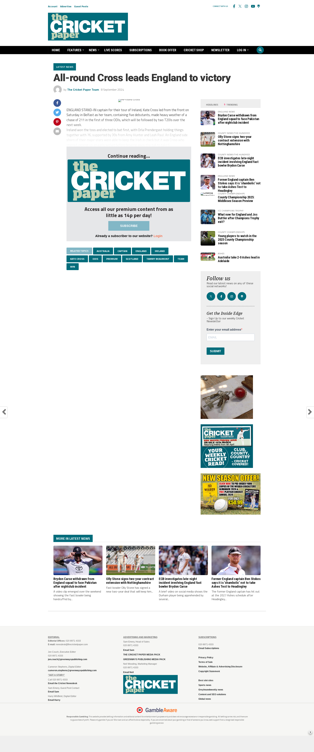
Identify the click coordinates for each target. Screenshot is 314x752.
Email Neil (128, 672)
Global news (204, 699)
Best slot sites (205, 680)
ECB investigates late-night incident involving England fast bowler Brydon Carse (238, 161)
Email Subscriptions (208, 648)
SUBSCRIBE (129, 225)
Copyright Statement (209, 671)
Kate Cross (77, 259)
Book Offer (167, 50)
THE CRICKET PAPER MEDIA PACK (141, 654)
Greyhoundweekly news (210, 689)
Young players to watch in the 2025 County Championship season (237, 239)
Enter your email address (224, 329)
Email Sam (128, 650)
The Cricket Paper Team (83, 89)
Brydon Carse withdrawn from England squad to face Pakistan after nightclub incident (238, 118)
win (72, 266)
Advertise (65, 6)
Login (158, 236)
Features (74, 50)
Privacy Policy (205, 657)
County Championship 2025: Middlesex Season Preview (236, 199)
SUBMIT (215, 351)
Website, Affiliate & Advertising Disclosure (220, 666)
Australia (103, 251)
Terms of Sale (205, 662)
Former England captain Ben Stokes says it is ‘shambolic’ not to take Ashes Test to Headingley (239, 185)
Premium (112, 259)
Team (181, 259)
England (141, 251)
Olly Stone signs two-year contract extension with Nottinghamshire (234, 140)
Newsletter (220, 50)
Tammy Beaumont (157, 259)
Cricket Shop (194, 50)
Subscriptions (140, 50)
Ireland (160, 251)
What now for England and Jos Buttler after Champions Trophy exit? (238, 218)
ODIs (95, 259)
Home (56, 50)
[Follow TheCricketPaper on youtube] (252, 6)
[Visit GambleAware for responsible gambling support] (161, 710)
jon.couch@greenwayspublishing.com (67, 659)
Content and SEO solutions (212, 694)
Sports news (204, 685)
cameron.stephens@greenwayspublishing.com (72, 670)
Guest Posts (81, 6)
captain (122, 251)
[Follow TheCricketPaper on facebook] (234, 6)
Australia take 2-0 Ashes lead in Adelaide (238, 259)
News (93, 50)
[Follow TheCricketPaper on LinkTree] (259, 6)
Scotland (132, 259)
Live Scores (113, 50)
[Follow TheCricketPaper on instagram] (246, 6)
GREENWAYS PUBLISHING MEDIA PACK (144, 659)
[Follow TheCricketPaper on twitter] (240, 6)
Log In (241, 50)
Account (52, 6)
